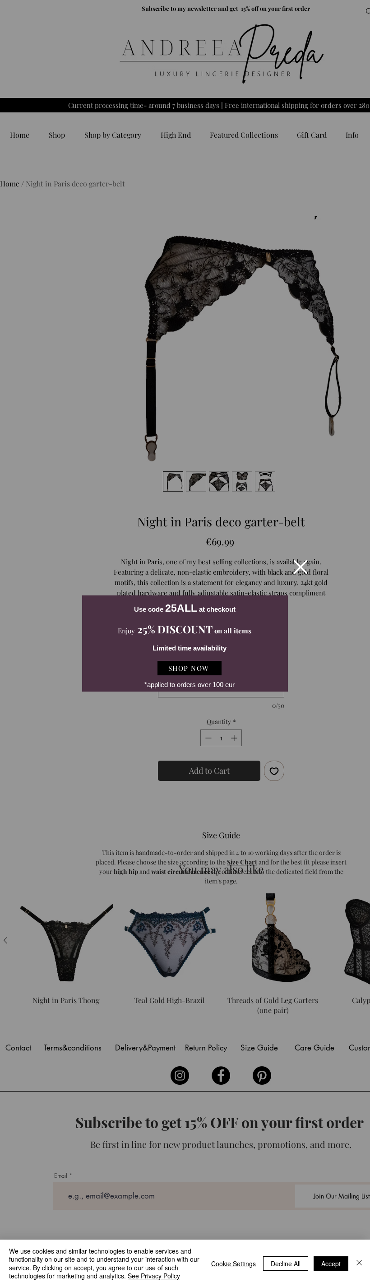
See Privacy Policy (154, 1275)
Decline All (286, 1263)
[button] (300, 567)
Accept (331, 1263)
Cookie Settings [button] (233, 1263)
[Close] (359, 1263)
